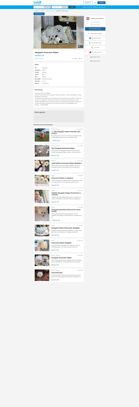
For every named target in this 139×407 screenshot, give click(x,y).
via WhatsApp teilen (96, 42)
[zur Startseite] (37, 2)
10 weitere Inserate (95, 22)
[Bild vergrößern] (59, 32)
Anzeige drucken (96, 61)
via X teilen (96, 47)
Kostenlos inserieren (88, 7)
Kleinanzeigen (36, 10)
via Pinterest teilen (96, 52)
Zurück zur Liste (39, 14)
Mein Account (102, 7)
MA (88, 18)
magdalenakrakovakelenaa (97, 18)
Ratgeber (96, 7)
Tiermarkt (43, 10)
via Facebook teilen (96, 38)
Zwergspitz (52, 10)
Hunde (47, 10)
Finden (72, 7)
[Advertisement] (94, 73)
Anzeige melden (96, 57)
